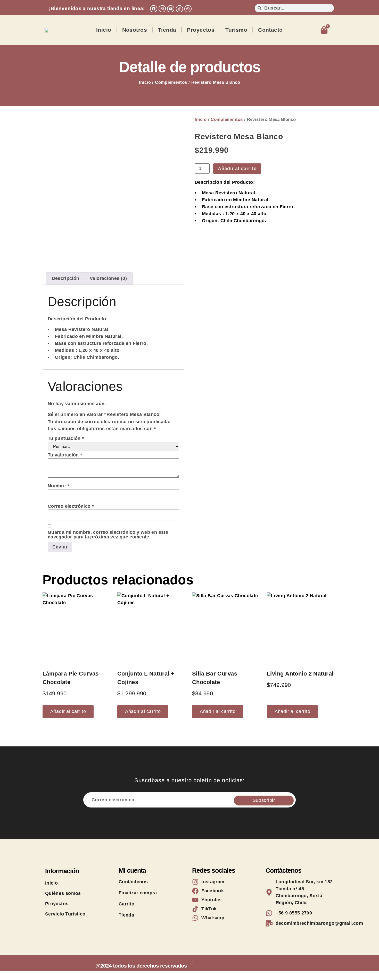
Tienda (167, 30)
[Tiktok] (179, 8)
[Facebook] (153, 8)
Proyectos (201, 30)
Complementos (171, 82)
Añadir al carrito (237, 168)
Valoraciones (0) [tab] (108, 278)
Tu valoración (65, 455)
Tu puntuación (66, 438)
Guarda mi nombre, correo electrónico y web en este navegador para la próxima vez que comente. (108, 534)
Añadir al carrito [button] (68, 711)
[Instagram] (162, 8)
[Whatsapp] (188, 8)
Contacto (270, 30)
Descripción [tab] (65, 278)
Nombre (58, 486)
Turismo (236, 30)
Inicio (103, 30)
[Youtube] (170, 8)
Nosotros (134, 30)
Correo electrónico (71, 506)
